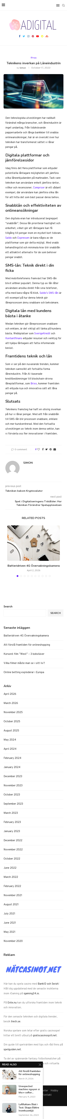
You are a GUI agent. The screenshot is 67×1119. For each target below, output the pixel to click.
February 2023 (12, 822)
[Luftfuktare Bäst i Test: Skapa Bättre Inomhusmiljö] (9, 1108)
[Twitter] (24, 36)
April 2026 (10, 694)
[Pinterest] (33, 36)
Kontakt (47, 1095)
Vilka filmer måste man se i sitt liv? (24, 663)
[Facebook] (19, 36)
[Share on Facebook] (43, 449)
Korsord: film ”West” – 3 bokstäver (24, 654)
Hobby (54, 1090)
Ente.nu (12, 1003)
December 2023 (13, 776)
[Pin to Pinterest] (50, 449)
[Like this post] (38, 449)
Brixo (34, 383)
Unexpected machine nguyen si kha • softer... (29, 1089)
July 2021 (9, 914)
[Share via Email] (54, 449)
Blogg (33, 58)
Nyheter (43, 1090)
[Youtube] (37, 36)
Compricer (39, 187)
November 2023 (13, 785)
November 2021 (13, 895)
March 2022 (11, 877)
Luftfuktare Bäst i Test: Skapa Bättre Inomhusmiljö (29, 1107)
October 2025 (12, 721)
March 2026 (11, 703)
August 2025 (11, 730)
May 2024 (10, 740)
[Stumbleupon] (47, 36)
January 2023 (12, 831)
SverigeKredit (42, 333)
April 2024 (10, 749)
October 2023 (12, 795)
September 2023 (13, 804)
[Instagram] (28, 36)
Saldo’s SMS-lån (49, 293)
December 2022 (13, 840)
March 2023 (11, 813)
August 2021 (11, 904)
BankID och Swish (48, 984)
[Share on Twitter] (46, 449)
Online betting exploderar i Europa (24, 672)
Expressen (23, 238)
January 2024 (12, 767)
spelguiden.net (12, 1049)
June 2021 (10, 923)
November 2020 (13, 941)
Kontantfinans (13, 338)
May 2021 (9, 932)
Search (8, 606)
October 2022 (12, 859)
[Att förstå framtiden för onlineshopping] (9, 1074)
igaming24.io (31, 993)
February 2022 (12, 886)
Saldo (8, 238)
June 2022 (10, 868)
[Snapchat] (42, 36)
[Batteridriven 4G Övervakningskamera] (33, 543)
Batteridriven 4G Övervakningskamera (34, 566)
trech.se (15, 1021)
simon (23, 68)
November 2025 (13, 712)
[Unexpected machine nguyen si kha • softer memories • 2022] (9, 1089)
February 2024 (12, 758)
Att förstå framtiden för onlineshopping (27, 645)
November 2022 (13, 849)
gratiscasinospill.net (45, 1035)
